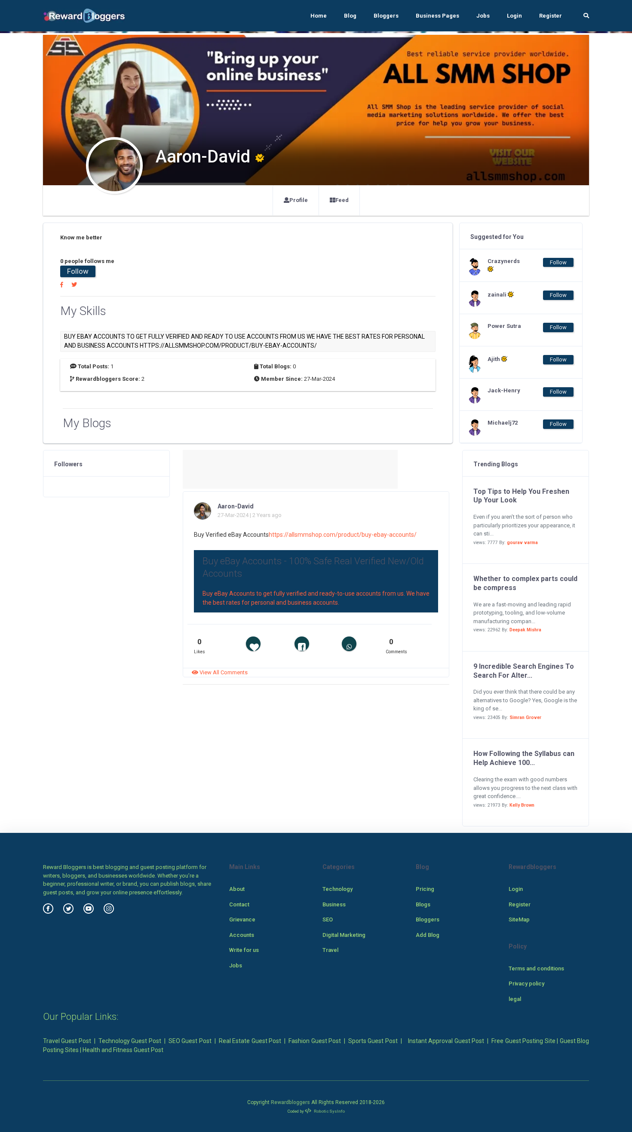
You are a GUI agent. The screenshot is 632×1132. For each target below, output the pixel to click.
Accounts (241, 935)
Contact (239, 904)
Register (550, 15)
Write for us (244, 950)
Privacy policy (526, 983)
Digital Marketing (343, 935)
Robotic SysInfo (329, 1111)
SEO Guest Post (190, 1040)
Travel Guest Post (67, 1040)
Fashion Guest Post (314, 1040)
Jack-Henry (504, 390)
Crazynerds (504, 261)
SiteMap (519, 919)
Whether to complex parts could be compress (525, 583)
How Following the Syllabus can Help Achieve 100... (523, 758)
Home (318, 15)
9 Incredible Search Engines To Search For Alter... (523, 670)
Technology (337, 889)
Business (334, 904)
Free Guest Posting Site (523, 1040)
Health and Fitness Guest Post (123, 1049)
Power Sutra (504, 326)
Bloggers (386, 15)
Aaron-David (236, 506)
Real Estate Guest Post (250, 1040)
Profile (298, 200)
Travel (330, 950)
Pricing (425, 889)
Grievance (242, 919)
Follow (78, 271)
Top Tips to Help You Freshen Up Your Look (521, 496)
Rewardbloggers (290, 1102)
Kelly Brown (521, 805)
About (237, 889)
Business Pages (437, 15)
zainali (498, 294)
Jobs (483, 15)
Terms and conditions (536, 968)
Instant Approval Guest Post (446, 1040)
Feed (342, 200)
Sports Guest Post (373, 1040)
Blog (350, 15)
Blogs (423, 904)
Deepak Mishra (525, 630)
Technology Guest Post (129, 1040)
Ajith (494, 359)
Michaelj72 (503, 422)
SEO (327, 919)
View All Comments (223, 672)
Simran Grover (525, 717)
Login (514, 15)
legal (515, 999)
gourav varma (522, 542)
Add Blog (427, 935)
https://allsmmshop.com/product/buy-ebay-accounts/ (343, 534)
